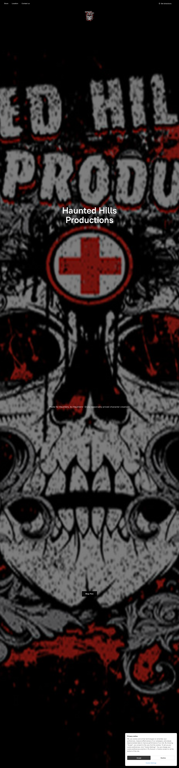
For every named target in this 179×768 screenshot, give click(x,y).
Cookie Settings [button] (151, 763)
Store (6, 3)
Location (15, 3)
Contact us (26, 3)
